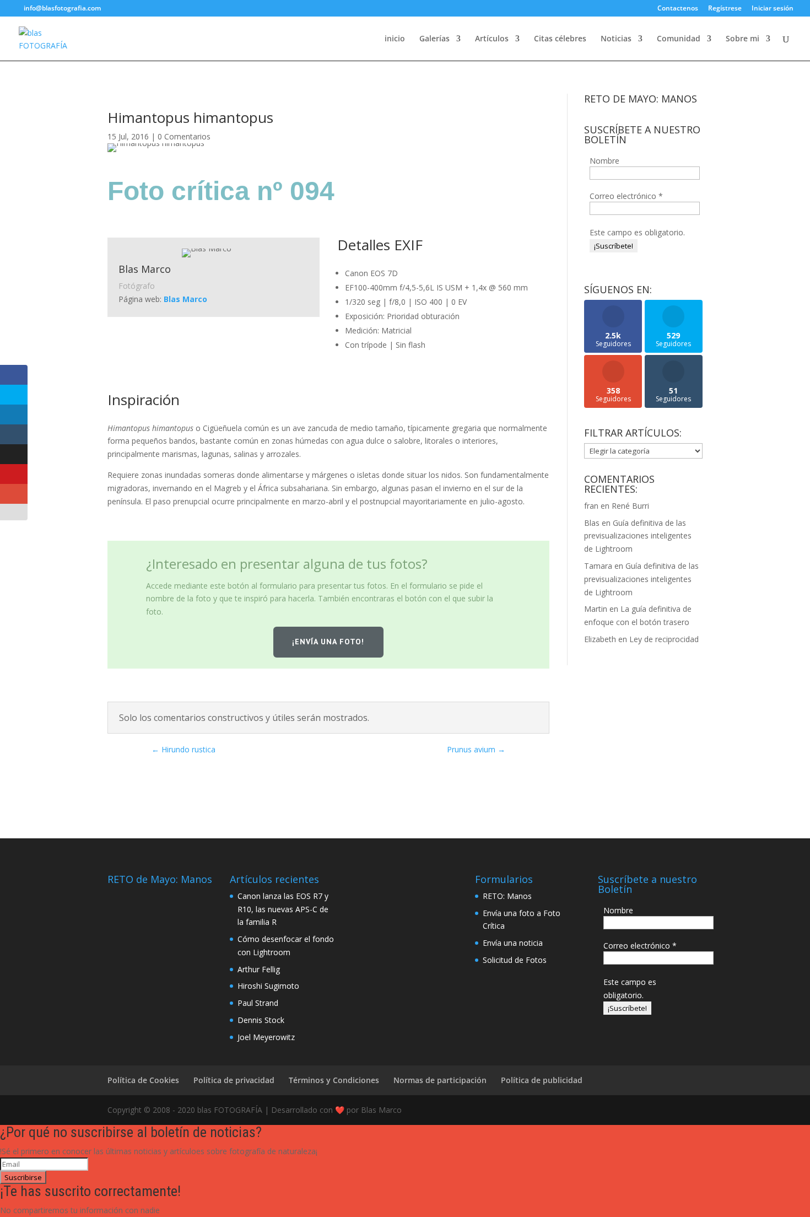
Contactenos (677, 9)
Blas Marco (185, 299)
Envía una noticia (513, 943)
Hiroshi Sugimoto (268, 986)
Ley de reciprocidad (664, 639)
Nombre (604, 160)
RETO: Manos (507, 896)
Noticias (616, 39)
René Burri (630, 505)
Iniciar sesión (772, 9)
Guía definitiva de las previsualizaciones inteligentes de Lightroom (638, 536)
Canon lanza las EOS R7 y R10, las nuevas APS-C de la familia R (282, 909)
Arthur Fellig (258, 969)
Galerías (434, 39)
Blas (592, 523)
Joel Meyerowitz (266, 1037)
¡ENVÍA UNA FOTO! (328, 642)
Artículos (492, 39)
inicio (395, 39)
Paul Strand (257, 1003)
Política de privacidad (233, 1080)
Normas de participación (440, 1080)
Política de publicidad (541, 1080)
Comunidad (678, 39)
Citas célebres (560, 39)
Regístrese (725, 9)
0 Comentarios (184, 136)
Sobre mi (742, 39)
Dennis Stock (260, 1020)
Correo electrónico (626, 196)
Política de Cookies (143, 1080)
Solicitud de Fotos (515, 960)
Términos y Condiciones (334, 1080)
